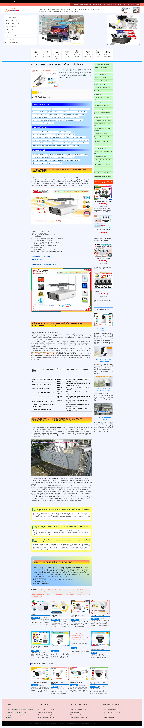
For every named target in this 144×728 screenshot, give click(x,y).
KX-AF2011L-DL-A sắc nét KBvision (57, 682)
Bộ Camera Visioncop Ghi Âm (39, 163)
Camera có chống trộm (99, 109)
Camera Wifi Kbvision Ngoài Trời (70, 145)
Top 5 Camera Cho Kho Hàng (39, 111)
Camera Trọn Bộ (84, 4)
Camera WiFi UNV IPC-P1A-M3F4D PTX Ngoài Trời (39, 647)
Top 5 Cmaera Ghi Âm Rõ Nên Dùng (74, 120)
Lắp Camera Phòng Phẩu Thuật (102, 105)
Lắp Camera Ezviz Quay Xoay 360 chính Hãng (102, 160)
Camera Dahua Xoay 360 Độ (101, 173)
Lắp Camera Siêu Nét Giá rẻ (55, 163)
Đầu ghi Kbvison (9, 39)
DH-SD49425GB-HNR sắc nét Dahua (38, 613)
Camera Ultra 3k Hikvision (100, 74)
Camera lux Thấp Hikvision (100, 67)
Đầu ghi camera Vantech (12, 42)
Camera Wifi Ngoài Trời (100, 148)
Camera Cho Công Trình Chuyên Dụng (102, 112)
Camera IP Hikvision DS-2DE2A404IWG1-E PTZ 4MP (97, 648)
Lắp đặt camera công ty (45, 715)
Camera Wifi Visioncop (65, 131)
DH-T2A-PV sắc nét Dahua (98, 615)
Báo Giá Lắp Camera (37, 117)
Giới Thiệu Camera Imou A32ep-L (103, 329)
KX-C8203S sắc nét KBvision (77, 682)
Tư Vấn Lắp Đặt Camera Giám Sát (110, 4)
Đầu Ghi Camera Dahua (11, 33)
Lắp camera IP (75, 712)
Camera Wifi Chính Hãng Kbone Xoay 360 (103, 168)
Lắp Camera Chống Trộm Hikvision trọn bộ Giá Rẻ (62, 157)
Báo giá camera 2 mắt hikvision (58, 114)
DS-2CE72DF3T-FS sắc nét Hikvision (77, 616)
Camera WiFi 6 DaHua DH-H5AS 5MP (79, 644)
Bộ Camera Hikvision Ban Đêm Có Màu (78, 154)
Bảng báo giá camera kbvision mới (75, 114)
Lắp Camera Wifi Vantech (82, 140)
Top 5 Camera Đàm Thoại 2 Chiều (60, 109)
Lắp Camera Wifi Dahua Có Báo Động (103, 120)
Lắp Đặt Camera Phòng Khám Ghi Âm (103, 290)
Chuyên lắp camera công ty (47, 712)
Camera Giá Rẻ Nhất (99, 102)
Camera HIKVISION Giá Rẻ (12, 23)
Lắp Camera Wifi (74, 4)
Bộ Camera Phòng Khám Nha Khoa (81, 592)
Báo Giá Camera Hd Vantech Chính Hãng (61, 592)
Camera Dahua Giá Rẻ (11, 20)
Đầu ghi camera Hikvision (12, 36)
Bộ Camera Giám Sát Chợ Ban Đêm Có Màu (64, 594)
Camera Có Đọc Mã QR (99, 91)
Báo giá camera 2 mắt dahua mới (40, 114)
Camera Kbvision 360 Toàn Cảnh (102, 87)
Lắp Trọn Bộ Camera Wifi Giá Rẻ (40, 160)
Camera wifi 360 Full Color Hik (101, 64)
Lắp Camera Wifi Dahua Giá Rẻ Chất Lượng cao (44, 134)
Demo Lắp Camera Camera (133, 4)
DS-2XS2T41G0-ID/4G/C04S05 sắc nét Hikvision (57, 64)
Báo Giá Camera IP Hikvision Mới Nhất (79, 109)
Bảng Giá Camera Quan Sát (84, 589)
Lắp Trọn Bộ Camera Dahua (56, 160)
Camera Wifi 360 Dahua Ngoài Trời (65, 134)
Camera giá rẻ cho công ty (46, 717)
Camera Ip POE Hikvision (100, 77)
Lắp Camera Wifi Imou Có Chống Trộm (42, 137)
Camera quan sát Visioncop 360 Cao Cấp (103, 152)
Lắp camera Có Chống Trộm (79, 717)
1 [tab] (69, 43)
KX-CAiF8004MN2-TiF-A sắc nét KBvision (98, 682)
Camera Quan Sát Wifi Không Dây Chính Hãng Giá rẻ (45, 131)
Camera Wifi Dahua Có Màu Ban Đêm (102, 124)
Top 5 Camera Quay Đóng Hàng (78, 111)
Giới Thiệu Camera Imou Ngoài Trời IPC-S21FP (103, 389)
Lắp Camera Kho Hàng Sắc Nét (103, 201)
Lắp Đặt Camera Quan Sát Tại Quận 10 (103, 418)
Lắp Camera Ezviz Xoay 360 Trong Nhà (102, 176)
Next (99, 29)
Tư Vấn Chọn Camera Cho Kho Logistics (101, 98)
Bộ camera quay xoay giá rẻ (103, 229)
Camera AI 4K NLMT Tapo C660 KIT (60, 648)
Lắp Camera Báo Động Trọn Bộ (40, 154)
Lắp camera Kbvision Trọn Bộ (112, 712)
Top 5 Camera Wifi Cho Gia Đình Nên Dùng (59, 111)
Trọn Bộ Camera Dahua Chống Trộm (58, 154)
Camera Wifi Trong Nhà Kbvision (80, 143)
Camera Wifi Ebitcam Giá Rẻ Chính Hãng (102, 137)
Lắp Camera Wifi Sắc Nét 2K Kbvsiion (76, 137)
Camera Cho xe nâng (99, 94)
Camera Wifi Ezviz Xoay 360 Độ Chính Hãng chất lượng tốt (46, 145)
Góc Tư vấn (122, 4)
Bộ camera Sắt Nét (109, 717)
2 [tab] (72, 43)
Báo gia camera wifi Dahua (57, 120)
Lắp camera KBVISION (11, 17)
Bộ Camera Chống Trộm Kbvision (40, 157)
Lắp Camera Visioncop (11, 30)
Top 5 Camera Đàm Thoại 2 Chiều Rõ (53, 117)
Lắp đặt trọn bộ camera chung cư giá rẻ (42, 594)
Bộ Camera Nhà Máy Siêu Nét (103, 258)
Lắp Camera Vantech (11, 27)
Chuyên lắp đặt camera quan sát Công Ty (119, 22)
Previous (44, 29)
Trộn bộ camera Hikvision (111, 709)
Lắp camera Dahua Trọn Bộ (111, 715)
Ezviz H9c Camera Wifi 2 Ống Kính (40, 592)
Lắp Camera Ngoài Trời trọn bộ (72, 160)
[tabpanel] (72, 30)
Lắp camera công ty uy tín (46, 709)
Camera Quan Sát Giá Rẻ (95, 4)
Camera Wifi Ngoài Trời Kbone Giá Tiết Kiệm (64, 140)
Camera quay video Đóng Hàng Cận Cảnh (42, 123)
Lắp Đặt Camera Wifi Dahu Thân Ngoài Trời (60, 143)
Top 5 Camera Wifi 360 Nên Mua (102, 164)
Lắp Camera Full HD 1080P (100, 145)
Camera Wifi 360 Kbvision (100, 133)
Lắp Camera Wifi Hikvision (100, 71)
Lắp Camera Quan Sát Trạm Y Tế (67, 589)
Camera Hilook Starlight (100, 84)
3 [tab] (74, 43)
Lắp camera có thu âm (77, 715)
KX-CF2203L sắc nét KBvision (39, 682)
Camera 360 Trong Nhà (100, 156)
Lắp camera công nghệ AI (78, 709)
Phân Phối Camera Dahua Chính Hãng (48, 589)
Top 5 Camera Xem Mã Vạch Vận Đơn (41, 109)
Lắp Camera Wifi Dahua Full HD (40, 143)
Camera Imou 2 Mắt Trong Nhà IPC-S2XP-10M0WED (103, 360)
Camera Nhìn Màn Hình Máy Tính (102, 117)
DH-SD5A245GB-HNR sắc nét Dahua (58, 616)
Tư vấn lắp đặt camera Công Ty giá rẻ (117, 37)
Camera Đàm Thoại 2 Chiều (101, 81)
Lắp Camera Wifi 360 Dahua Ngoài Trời (42, 140)
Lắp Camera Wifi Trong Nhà (101, 141)
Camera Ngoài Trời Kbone (59, 137)
